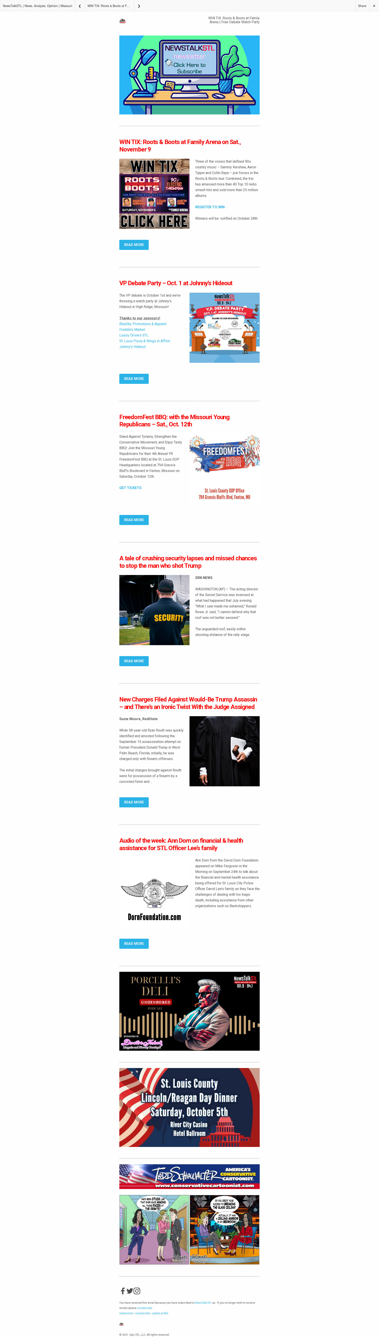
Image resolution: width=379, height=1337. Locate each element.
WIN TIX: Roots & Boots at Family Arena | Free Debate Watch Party (111, 6)
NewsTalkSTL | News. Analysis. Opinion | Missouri (37, 6)
